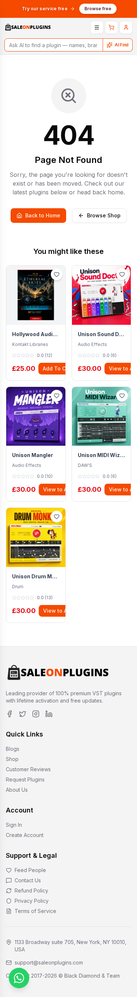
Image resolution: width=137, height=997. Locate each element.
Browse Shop (104, 215)
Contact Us (28, 880)
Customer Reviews (28, 769)
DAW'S (85, 465)
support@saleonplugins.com (49, 962)
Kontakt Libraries (30, 344)
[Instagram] (35, 714)
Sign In (14, 825)
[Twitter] (22, 714)
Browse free (97, 8)
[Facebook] (9, 714)
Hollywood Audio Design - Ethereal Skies (36, 334)
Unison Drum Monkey (36, 576)
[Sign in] (126, 27)
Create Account (24, 835)
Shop (12, 759)
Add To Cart (58, 368)
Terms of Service (35, 911)
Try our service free (45, 8)
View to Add (58, 489)
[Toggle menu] (96, 27)
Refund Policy (31, 890)
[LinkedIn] (49, 714)
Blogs (12, 749)
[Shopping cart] (111, 27)
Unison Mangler (32, 455)
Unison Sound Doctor (101, 334)
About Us (17, 790)
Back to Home (42, 215)
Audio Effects (92, 344)
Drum (17, 586)
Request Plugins (25, 779)
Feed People (30, 870)
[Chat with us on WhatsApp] (19, 978)
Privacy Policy (32, 901)
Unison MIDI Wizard (101, 455)
